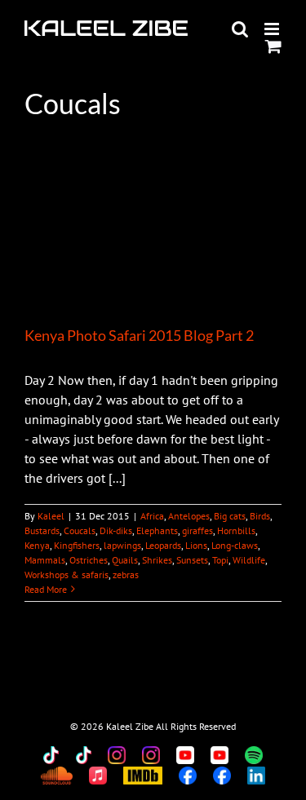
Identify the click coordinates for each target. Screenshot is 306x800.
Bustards (42, 530)
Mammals (44, 560)
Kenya (37, 545)
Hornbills (236, 530)
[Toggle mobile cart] (273, 46)
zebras (126, 574)
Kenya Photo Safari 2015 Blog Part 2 (139, 335)
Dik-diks (116, 530)
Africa (152, 516)
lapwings (122, 545)
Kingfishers (77, 545)
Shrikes (157, 560)
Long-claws (234, 545)
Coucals (79, 530)
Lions (196, 545)
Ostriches (88, 560)
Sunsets (192, 560)
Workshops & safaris (66, 574)
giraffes (197, 530)
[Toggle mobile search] (240, 29)
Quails (125, 560)
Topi (220, 560)
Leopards (163, 545)
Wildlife (249, 560)
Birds (260, 516)
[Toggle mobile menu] (273, 29)
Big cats (230, 516)
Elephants (157, 530)
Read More (45, 589)
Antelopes (189, 516)
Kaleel (51, 516)
